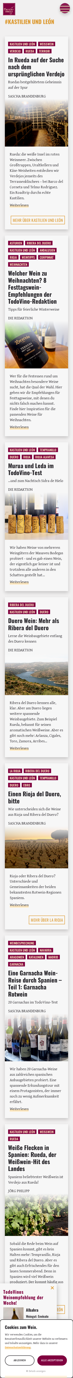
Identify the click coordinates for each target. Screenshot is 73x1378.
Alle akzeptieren (52, 1360)
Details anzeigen (37, 1371)
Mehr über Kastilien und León (38, 220)
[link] (36, 91)
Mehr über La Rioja (47, 920)
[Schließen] (52, 1288)
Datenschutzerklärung (18, 1347)
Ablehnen (20, 1360)
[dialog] (36, 1349)
